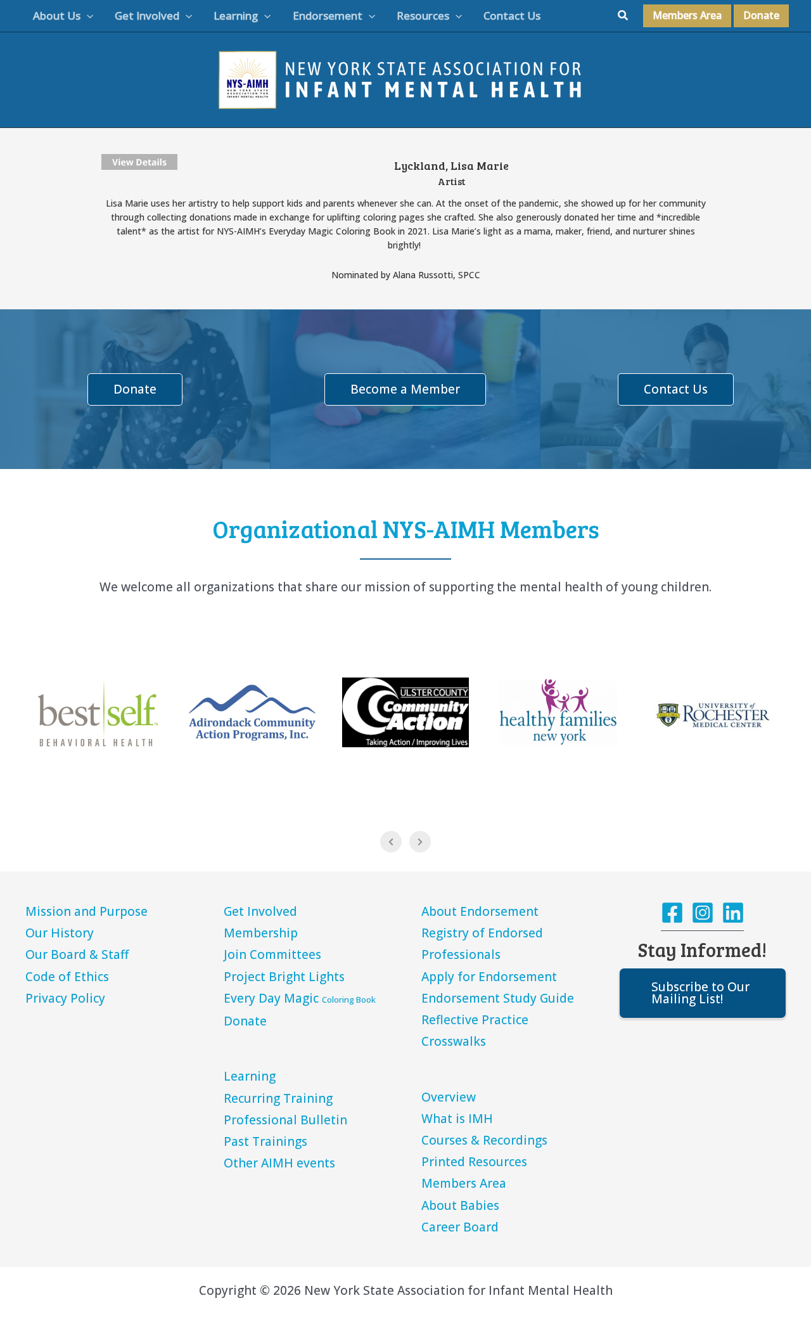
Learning (250, 1076)
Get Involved (260, 911)
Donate (245, 1021)
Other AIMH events (279, 1163)
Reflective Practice (474, 1020)
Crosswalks (453, 1041)
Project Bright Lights (284, 976)
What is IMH (457, 1118)
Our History (59, 933)
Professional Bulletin (285, 1120)
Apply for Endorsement (489, 976)
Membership (261, 933)
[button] (86, 16)
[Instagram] (702, 912)
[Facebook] (672, 912)
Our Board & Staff (77, 954)
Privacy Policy (65, 998)
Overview (448, 1097)
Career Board (460, 1227)
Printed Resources (474, 1161)
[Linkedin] (733, 912)
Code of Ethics (67, 976)
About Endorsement (480, 911)
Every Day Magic (300, 998)
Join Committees (272, 954)
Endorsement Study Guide (497, 998)
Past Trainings (265, 1141)
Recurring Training (278, 1098)
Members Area (463, 1183)
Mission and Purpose (86, 911)
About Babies (460, 1205)
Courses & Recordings (484, 1140)
